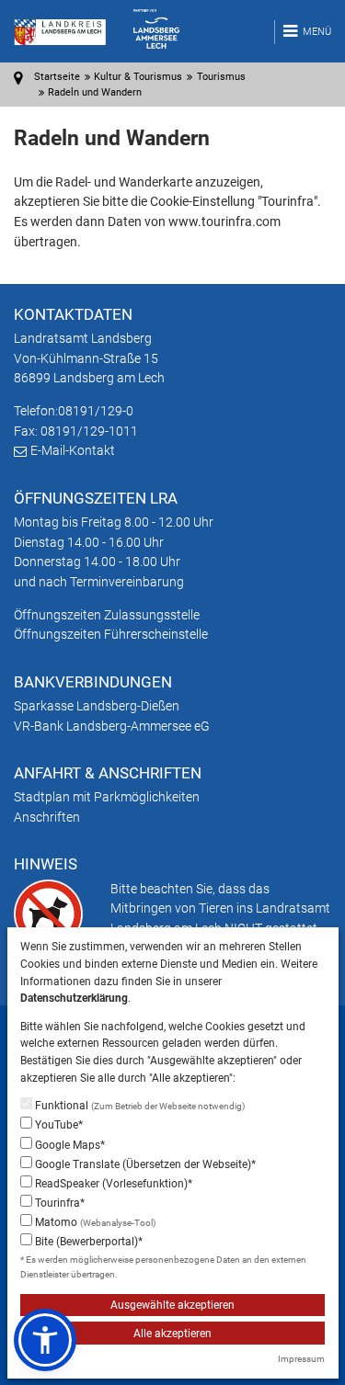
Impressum (301, 1359)
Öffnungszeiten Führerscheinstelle (111, 634)
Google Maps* (68, 1145)
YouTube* (57, 1124)
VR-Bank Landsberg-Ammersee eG (112, 726)
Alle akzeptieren (172, 1333)
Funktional (138, 1105)
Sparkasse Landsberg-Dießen (96, 705)
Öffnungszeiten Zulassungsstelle (107, 614)
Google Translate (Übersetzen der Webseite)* (144, 1164)
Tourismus (221, 77)
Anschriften (47, 817)
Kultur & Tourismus (138, 77)
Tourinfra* (58, 1203)
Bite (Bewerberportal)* (87, 1241)
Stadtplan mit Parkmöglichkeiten (107, 796)
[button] (45, 1340)
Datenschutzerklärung (74, 998)
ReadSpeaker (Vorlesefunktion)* (112, 1183)
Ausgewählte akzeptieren (172, 1305)
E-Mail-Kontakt (72, 450)
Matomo (93, 1222)
